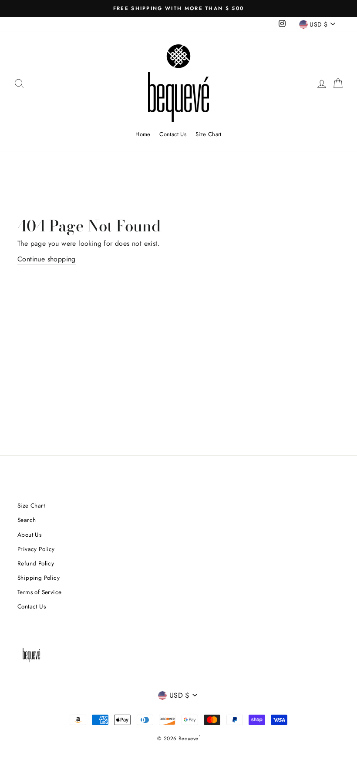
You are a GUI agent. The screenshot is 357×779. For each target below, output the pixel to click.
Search (26, 519)
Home (143, 134)
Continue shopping (46, 259)
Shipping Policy (38, 577)
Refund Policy (35, 563)
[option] (178, 8)
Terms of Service (39, 592)
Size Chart (208, 134)
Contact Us (172, 134)
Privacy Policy (36, 549)
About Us (29, 534)
